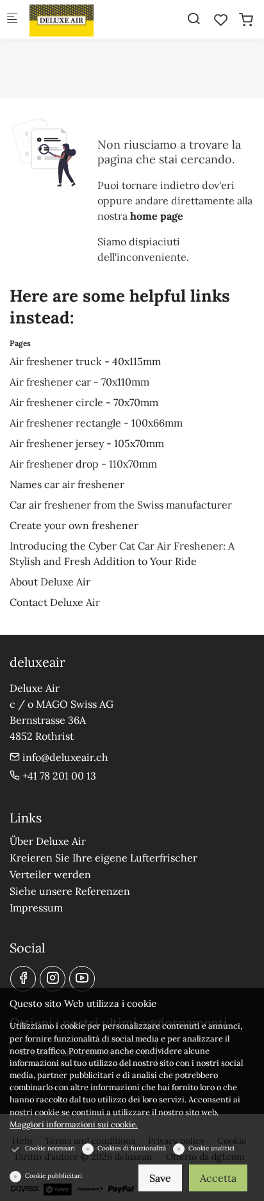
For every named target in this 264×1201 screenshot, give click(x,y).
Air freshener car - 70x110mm (79, 381)
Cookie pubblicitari (53, 1176)
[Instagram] (52, 979)
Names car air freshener (67, 484)
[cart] (246, 20)
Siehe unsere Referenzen (70, 891)
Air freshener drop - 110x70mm (83, 463)
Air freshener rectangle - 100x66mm (96, 422)
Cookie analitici (211, 1148)
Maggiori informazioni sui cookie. (74, 1124)
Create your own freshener (74, 525)
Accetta (218, 1178)
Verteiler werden (50, 874)
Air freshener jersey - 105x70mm (87, 443)
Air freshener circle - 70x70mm (84, 402)
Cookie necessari (50, 1148)
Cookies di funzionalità (131, 1148)
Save (160, 1178)
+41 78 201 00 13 (58, 775)
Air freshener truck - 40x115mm (85, 361)
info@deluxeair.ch (64, 757)
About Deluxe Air (50, 581)
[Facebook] (23, 979)
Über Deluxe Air (48, 841)
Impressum (36, 907)
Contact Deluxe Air (55, 602)
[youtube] (82, 979)
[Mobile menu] (12, 19)
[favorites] (221, 20)
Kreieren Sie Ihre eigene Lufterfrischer (103, 857)
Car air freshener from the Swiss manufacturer (121, 504)
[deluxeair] (80, 19)
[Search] (193, 18)
